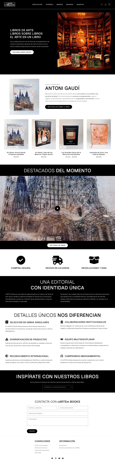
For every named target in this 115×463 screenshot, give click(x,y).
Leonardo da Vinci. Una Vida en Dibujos (99, 153)
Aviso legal (38, 452)
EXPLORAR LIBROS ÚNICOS (22, 52)
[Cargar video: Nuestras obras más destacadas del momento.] (57, 208)
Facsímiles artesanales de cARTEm (69, 448)
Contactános (63, 445)
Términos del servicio (41, 448)
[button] (102, 4)
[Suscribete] (71, 387)
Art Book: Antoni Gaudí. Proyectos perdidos (16, 153)
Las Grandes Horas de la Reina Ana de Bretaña (71, 153)
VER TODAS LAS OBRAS (57, 245)
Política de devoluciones (42, 450)
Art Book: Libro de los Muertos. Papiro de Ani (44, 153)
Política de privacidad (41, 445)
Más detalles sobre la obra (59, 107)
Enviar (32, 431)
